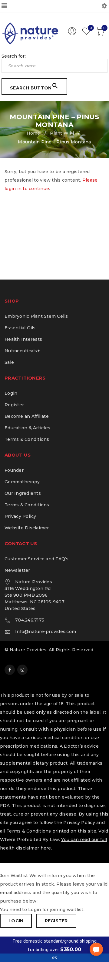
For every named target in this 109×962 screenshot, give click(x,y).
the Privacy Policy (74, 822)
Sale (9, 362)
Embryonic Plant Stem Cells (36, 316)
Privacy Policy (20, 516)
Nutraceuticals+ (22, 351)
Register (14, 404)
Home (33, 133)
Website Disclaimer (27, 528)
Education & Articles (27, 428)
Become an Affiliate (27, 416)
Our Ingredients (23, 493)
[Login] (72, 34)
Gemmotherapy (22, 481)
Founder (14, 470)
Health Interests (23, 339)
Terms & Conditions (27, 439)
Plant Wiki (62, 133)
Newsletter (17, 570)
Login (11, 393)
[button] (96, 949)
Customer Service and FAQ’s (37, 558)
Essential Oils (20, 327)
